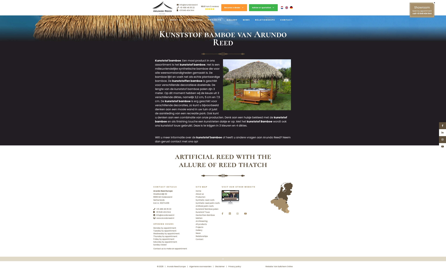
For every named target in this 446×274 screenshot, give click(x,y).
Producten (195, 20)
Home (160, 20)
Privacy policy (234, 266)
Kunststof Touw (203, 212)
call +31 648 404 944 (422, 13)
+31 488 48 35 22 (163, 209)
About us (176, 20)
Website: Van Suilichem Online (279, 266)
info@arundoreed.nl (165, 215)
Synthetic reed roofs (205, 200)
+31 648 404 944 (163, 212)
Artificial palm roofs (205, 206)
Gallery (232, 20)
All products (201, 224)
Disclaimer (220, 266)
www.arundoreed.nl (165, 218)
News (246, 20)
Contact (286, 20)
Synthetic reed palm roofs (208, 203)
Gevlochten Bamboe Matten (205, 216)
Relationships (265, 20)
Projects (214, 20)
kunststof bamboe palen (191, 89)
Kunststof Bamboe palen (207, 209)
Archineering (201, 221)
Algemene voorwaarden (200, 266)
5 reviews (214, 6)
